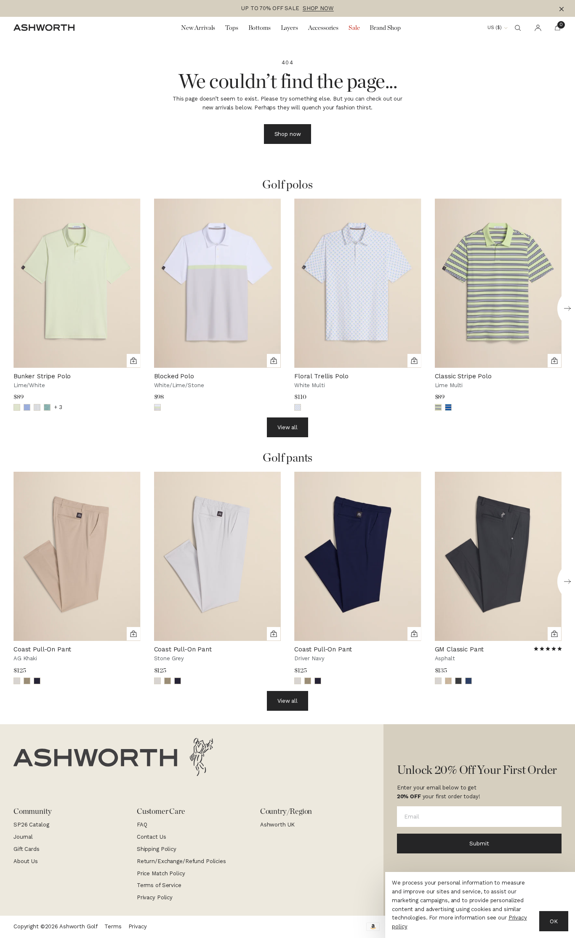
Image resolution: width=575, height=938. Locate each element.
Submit (479, 843)
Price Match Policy (161, 873)
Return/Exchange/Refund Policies (181, 861)
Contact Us (151, 837)
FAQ (142, 824)
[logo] (113, 757)
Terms (112, 926)
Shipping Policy (156, 849)
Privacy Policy (155, 897)
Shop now (287, 134)
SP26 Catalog (31, 824)
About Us (25, 861)
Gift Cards (26, 849)
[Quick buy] (133, 360)
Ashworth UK (277, 824)
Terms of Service (159, 885)
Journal (23, 837)
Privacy (137, 926)
